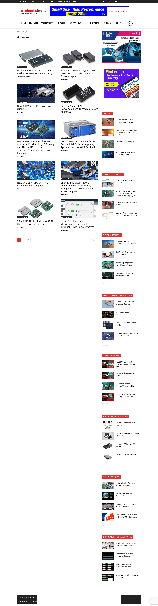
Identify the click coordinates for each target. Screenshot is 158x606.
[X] (113, 1)
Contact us (35, 601)
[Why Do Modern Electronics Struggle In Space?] (108, 154)
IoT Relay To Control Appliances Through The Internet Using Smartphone (127, 132)
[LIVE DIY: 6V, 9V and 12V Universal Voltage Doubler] (108, 386)
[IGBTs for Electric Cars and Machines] (108, 425)
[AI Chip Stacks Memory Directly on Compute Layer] (108, 336)
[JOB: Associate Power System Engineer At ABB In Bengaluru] (108, 517)
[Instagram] (106, 1)
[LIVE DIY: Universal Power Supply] (108, 375)
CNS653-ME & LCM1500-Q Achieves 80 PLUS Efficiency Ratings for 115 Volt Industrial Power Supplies (77, 187)
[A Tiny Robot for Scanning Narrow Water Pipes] (108, 275)
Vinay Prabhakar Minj (24, 76)
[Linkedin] (109, 1)
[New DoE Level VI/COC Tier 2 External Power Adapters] (36, 170)
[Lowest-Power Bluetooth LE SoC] (108, 314)
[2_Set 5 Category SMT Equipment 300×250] (121, 97)
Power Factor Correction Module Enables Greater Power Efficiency (35, 72)
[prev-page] (103, 162)
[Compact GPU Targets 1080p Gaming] (108, 446)
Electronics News (66, 66)
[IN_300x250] (121, 63)
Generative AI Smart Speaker (126, 142)
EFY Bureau (64, 79)
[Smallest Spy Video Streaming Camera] (108, 205)
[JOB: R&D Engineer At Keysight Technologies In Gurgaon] (108, 506)
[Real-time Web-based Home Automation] (108, 183)
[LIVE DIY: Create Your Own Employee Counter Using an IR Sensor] (108, 364)
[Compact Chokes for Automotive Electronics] (108, 436)
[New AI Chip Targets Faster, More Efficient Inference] (108, 265)
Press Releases (22, 66)
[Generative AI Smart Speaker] (108, 144)
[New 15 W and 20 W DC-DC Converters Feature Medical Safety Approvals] (80, 93)
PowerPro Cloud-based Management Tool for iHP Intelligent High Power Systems (77, 224)
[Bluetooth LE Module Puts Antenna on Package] (108, 304)
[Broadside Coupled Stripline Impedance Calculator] (108, 556)
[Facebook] (103, 1)
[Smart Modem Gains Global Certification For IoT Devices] (108, 244)
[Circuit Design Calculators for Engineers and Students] (108, 545)
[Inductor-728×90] (89, 16)
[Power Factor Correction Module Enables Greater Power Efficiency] (36, 58)
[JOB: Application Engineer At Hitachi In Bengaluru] (108, 485)
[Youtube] (116, 1)
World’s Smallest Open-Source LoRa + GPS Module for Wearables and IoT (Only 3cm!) (127, 193)
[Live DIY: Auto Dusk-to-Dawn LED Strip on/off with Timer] (108, 397)
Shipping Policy (24, 601)
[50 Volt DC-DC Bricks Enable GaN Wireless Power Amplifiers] (36, 208)
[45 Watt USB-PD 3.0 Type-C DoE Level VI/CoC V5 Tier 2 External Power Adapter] (80, 58)
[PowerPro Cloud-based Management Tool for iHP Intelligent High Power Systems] (80, 208)
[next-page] (29, 240)
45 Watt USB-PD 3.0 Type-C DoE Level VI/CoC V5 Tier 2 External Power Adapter (78, 73)
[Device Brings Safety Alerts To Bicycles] (108, 325)
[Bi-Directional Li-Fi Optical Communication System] (108, 122)
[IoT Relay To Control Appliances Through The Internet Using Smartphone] (108, 132)
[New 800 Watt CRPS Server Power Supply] (36, 93)
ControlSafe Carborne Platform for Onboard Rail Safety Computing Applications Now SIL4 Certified (79, 144)
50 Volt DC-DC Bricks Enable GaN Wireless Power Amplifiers (35, 222)
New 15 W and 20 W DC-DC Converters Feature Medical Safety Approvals (79, 109)
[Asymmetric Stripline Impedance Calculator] (108, 577)
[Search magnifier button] (130, 23)
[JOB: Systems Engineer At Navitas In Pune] (108, 496)
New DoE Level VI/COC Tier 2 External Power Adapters (32, 184)
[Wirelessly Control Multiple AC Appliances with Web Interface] (108, 215)
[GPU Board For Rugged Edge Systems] (108, 457)
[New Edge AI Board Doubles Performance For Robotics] (108, 254)
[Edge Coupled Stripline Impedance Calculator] (108, 567)
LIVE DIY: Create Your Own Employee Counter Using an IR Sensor (126, 364)
